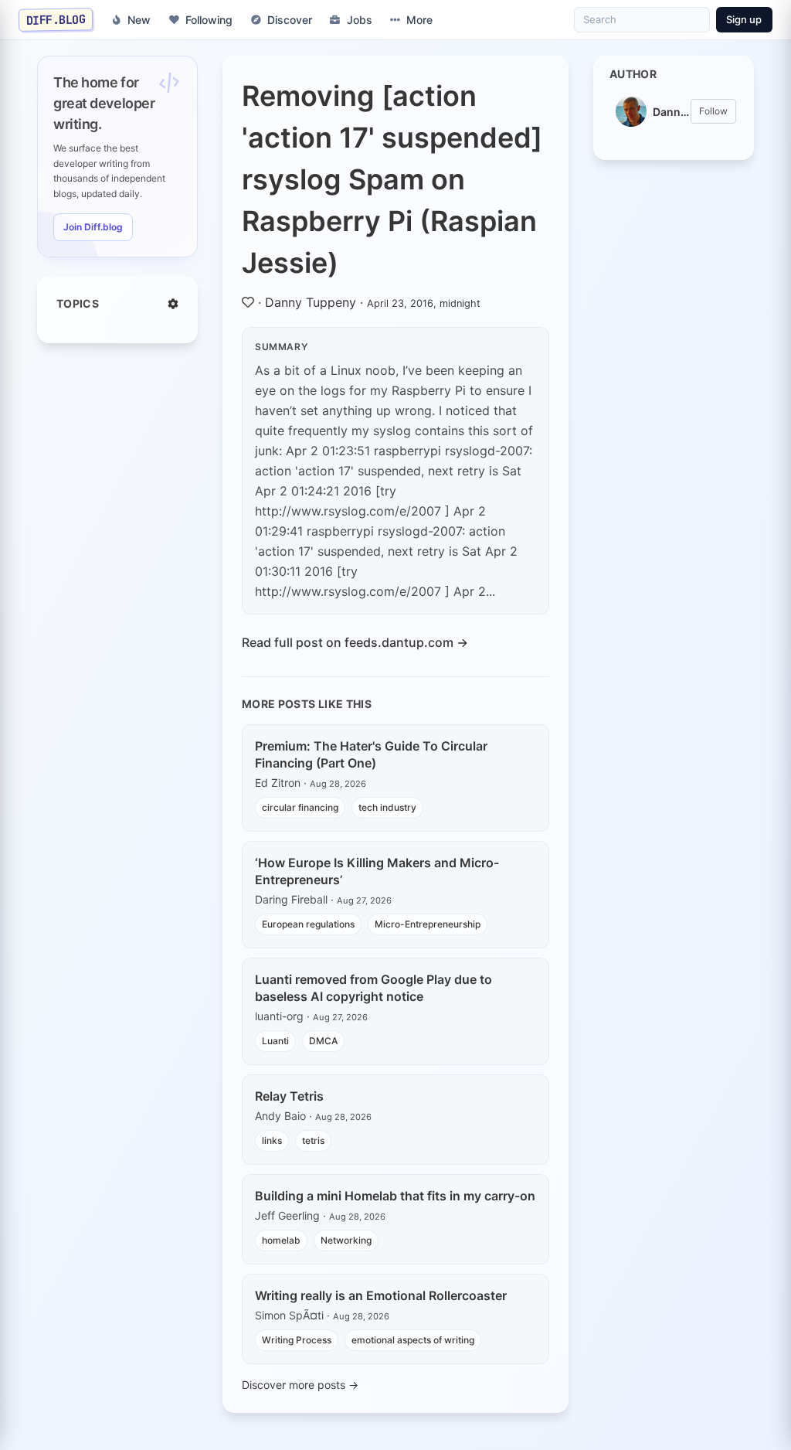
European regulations (308, 924)
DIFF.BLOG (56, 19)
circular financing (300, 807)
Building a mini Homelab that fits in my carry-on (395, 1195)
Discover (289, 19)
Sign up (744, 19)
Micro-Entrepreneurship (427, 924)
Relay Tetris (289, 1096)
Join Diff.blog (93, 227)
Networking (346, 1240)
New (139, 19)
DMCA (323, 1041)
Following (209, 19)
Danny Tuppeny (310, 302)
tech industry (387, 807)
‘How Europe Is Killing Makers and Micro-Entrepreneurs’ (377, 871)
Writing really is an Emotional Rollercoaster (381, 1295)
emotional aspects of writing (412, 1340)
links (272, 1140)
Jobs (359, 19)
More (419, 19)
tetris (313, 1140)
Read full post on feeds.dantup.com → (355, 642)
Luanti (275, 1041)
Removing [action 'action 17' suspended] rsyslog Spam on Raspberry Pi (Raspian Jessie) (392, 179)
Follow (713, 111)
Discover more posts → (300, 1384)
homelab (281, 1240)
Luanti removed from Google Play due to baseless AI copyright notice (373, 988)
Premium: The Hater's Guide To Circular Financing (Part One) (371, 754)
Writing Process (296, 1340)
